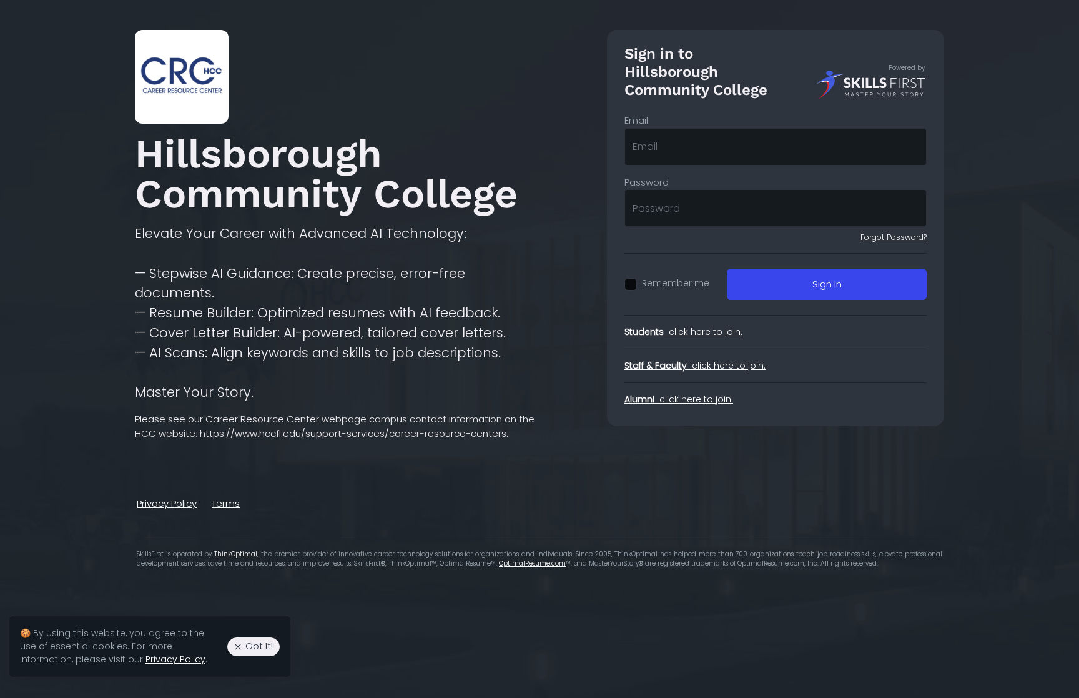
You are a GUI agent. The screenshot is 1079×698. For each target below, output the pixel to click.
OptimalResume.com (532, 563)
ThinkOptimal (235, 554)
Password (646, 182)
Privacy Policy (167, 503)
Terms (226, 503)
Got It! (259, 645)
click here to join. (683, 332)
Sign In (827, 284)
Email (636, 120)
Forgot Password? (893, 237)
